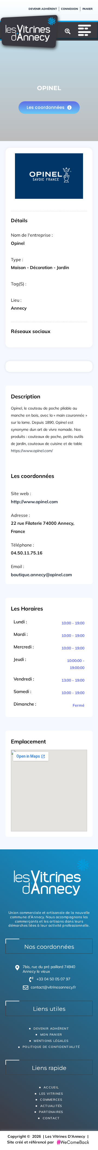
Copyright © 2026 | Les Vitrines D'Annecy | (49, 1136)
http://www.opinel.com (34, 501)
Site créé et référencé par (31, 1142)
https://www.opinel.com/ (32, 450)
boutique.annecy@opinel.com (41, 574)
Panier (87, 9)
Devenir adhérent (43, 9)
